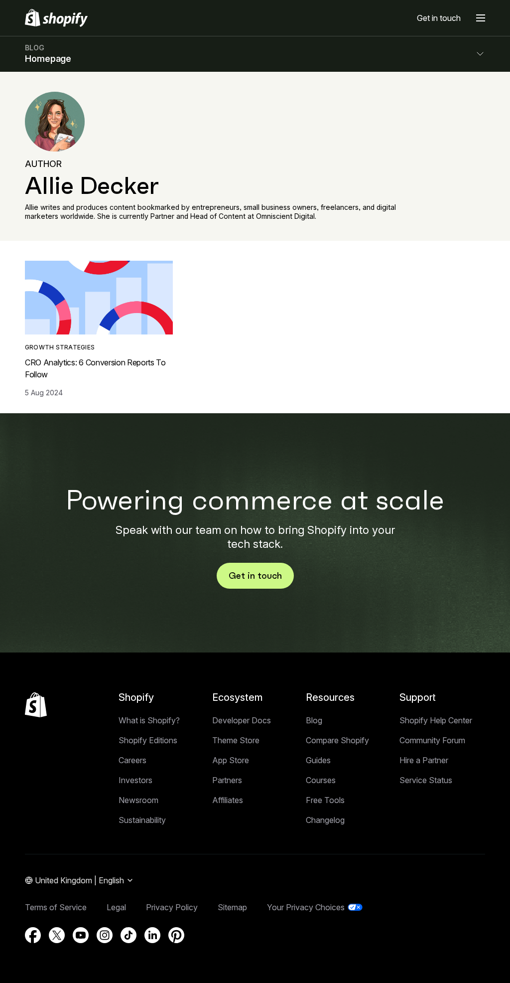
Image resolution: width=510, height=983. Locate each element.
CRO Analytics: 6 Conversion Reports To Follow (95, 368)
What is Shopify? (149, 720)
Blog (314, 720)
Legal (116, 907)
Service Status (425, 780)
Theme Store (235, 740)
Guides (318, 760)
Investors (135, 780)
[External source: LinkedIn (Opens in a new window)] (152, 935)
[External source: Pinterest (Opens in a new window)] (176, 935)
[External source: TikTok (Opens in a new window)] (128, 935)
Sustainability (142, 820)
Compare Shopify (337, 740)
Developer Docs (241, 720)
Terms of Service (56, 907)
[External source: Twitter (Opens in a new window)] (57, 935)
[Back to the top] (36, 704)
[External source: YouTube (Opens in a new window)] (81, 935)
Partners (227, 780)
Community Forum (432, 740)
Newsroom (138, 800)
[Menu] (481, 18)
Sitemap (232, 907)
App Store (230, 760)
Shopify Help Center (435, 720)
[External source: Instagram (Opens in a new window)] (105, 935)
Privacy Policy (172, 907)
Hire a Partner (423, 760)
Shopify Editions (148, 740)
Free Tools (325, 800)
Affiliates (227, 800)
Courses (321, 780)
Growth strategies (60, 347)
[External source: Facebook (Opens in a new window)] (33, 935)
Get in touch (439, 18)
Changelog (325, 820)
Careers (132, 760)
